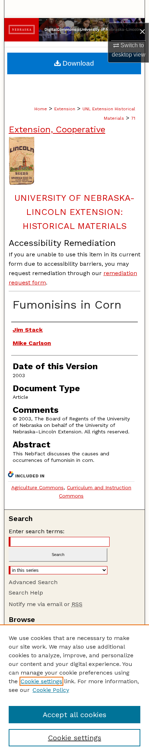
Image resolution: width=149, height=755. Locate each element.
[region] (74, 689)
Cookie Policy (51, 689)
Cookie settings (41, 681)
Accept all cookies (74, 714)
